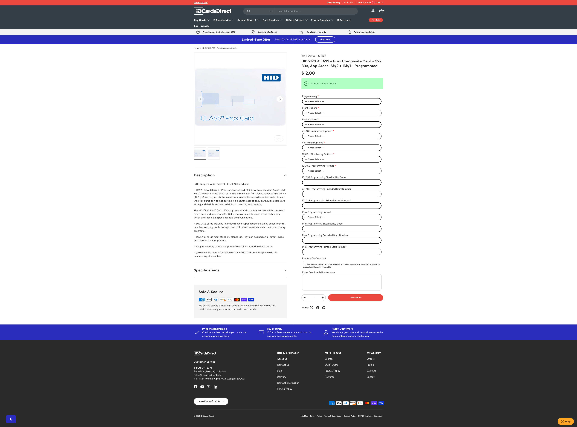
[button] (381, 11)
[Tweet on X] (312, 308)
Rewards (329, 376)
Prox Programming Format (316, 212)
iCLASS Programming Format (318, 165)
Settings (371, 370)
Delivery (281, 376)
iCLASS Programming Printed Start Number (325, 200)
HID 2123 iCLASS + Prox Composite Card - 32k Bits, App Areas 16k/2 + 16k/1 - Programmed (220, 48)
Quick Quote (332, 364)
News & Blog (333, 2)
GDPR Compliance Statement (370, 416)
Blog (279, 370)
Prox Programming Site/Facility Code (322, 223)
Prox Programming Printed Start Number (324, 246)
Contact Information (288, 382)
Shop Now (325, 39)
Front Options (309, 107)
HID (303, 55)
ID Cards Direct (207, 416)
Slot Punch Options (312, 142)
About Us (282, 358)
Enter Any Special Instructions (318, 272)
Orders (371, 358)
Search (329, 358)
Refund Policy (284, 388)
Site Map (304, 416)
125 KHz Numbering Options (317, 154)
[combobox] (300, 11)
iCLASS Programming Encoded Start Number (326, 188)
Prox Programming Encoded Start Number (325, 235)
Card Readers (271, 20)
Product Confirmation (314, 258)
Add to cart (356, 297)
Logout (370, 376)
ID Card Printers (294, 20)
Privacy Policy (332, 370)
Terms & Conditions (332, 416)
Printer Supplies (320, 20)
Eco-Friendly (201, 26)
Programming (309, 96)
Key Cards (200, 20)
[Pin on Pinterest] (324, 308)
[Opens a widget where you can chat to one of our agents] (565, 421)
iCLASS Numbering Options (317, 131)
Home (196, 48)
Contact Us (283, 364)
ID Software (343, 20)
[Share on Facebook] (318, 308)
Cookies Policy (349, 416)
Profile (370, 364)
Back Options (309, 119)
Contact (348, 2)
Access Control (246, 20)
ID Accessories (222, 20)
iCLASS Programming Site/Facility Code (324, 177)
